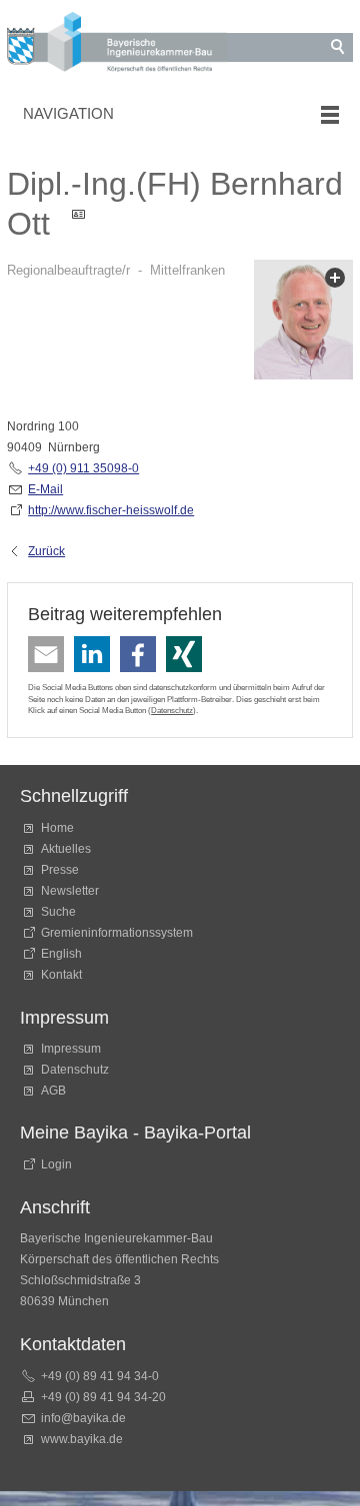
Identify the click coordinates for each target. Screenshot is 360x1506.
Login (56, 1164)
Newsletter (70, 891)
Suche (61, 912)
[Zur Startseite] (117, 45)
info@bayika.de (83, 1418)
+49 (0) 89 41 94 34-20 (103, 1397)
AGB (53, 1091)
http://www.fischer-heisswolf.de (111, 510)
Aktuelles (66, 849)
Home (57, 828)
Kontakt (61, 975)
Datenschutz (172, 710)
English (61, 954)
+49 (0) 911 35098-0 (83, 468)
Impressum (71, 1049)
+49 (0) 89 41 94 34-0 (100, 1376)
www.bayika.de (82, 1439)
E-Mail (45, 489)
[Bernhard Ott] (303, 323)
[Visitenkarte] (85, 224)
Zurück (46, 551)
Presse (60, 870)
